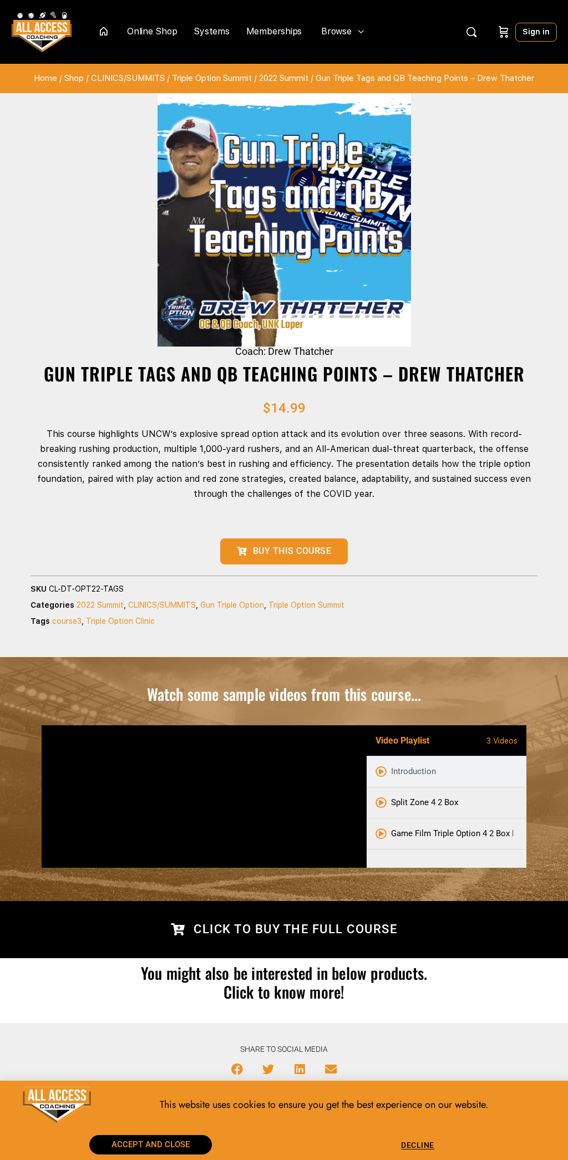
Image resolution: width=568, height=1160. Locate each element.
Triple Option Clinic (120, 621)
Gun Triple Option (232, 605)
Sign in (536, 31)
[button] (237, 1069)
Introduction (413, 771)
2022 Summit (283, 78)
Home (45, 78)
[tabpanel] (204, 796)
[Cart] (503, 32)
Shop (74, 78)
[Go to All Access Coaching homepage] (41, 31)
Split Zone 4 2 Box (424, 802)
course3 (67, 621)
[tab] (446, 771)
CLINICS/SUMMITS (128, 78)
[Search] (471, 32)
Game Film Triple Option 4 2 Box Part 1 (452, 833)
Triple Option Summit (212, 78)
